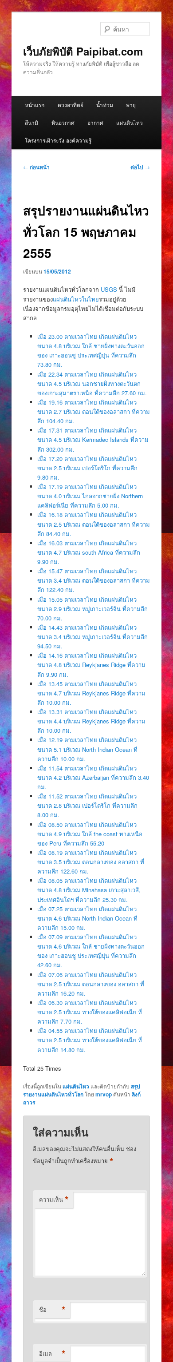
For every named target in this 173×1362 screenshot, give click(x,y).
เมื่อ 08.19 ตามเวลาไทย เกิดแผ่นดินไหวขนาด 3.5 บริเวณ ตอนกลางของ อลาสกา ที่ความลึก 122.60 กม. (90, 861)
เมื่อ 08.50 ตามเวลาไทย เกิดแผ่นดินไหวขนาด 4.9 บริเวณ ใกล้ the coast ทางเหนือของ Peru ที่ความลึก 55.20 (89, 833)
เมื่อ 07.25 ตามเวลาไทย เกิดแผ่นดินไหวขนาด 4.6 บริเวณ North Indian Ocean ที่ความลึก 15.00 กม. (87, 918)
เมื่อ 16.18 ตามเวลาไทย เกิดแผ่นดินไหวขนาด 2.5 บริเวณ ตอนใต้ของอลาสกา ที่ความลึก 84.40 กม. (93, 523)
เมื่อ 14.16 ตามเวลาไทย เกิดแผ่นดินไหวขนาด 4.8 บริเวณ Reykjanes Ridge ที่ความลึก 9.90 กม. (91, 664)
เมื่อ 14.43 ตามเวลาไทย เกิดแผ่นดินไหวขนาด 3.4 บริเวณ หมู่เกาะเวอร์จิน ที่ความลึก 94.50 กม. (92, 636)
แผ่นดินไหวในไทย (76, 299)
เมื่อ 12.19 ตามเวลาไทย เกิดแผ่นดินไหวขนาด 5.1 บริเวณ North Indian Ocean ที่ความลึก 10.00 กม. (87, 748)
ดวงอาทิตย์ (70, 104)
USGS (109, 289)
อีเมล (52, 1353)
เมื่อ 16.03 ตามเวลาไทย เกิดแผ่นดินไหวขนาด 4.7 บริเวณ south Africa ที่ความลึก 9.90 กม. (88, 552)
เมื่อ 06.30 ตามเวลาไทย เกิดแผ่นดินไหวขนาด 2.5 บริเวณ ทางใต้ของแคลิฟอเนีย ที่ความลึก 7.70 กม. (89, 1011)
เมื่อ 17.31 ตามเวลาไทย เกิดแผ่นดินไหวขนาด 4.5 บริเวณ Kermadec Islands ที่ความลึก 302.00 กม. (93, 439)
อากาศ (95, 122)
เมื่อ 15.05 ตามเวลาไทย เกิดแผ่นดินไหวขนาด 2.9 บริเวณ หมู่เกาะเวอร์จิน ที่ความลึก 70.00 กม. (92, 608)
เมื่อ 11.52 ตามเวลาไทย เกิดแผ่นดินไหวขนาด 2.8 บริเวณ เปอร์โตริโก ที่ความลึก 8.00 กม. (87, 805)
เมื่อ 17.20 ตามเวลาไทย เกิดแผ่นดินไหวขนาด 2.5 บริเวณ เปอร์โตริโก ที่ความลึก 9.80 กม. (87, 467)
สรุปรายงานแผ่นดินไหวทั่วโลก (81, 1090)
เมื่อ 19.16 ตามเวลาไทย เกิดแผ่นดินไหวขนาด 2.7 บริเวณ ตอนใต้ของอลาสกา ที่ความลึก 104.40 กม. (93, 411)
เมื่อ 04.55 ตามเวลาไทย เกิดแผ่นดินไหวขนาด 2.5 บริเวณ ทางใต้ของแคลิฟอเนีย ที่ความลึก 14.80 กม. (89, 1039)
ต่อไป (140, 167)
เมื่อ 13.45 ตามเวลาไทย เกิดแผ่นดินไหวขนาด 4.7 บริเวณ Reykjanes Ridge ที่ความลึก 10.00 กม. (91, 693)
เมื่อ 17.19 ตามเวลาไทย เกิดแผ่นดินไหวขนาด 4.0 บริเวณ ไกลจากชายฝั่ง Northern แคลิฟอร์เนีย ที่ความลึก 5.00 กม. (90, 495)
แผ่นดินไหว (129, 122)
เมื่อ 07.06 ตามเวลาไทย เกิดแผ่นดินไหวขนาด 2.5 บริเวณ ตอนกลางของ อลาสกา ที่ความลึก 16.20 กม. (90, 983)
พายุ (131, 104)
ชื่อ (52, 1309)
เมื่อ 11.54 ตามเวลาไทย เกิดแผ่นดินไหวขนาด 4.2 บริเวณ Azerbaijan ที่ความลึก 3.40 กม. (93, 777)
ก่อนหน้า (36, 167)
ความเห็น (54, 1199)
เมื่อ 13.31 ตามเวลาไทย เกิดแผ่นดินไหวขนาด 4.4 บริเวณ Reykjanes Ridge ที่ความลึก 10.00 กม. (91, 721)
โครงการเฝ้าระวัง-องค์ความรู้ (58, 140)
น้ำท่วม (104, 104)
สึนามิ (31, 122)
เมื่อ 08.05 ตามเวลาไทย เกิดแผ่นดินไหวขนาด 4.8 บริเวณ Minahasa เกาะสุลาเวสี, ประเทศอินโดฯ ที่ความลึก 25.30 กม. (89, 889)
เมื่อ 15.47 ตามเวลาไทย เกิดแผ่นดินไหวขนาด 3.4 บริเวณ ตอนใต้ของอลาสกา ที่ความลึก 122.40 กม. (93, 580)
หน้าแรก (34, 104)
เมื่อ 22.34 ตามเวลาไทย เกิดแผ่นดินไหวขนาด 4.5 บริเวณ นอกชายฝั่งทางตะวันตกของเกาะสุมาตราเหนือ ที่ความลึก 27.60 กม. (92, 383)
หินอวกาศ (63, 122)
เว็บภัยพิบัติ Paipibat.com (83, 51)
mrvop (103, 1094)
